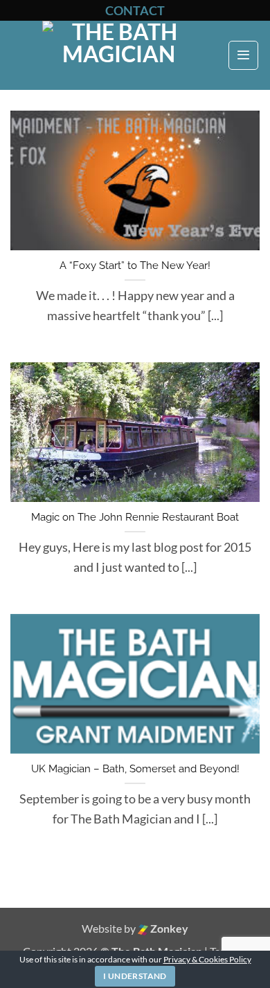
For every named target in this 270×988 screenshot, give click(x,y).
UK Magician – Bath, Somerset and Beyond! (135, 769)
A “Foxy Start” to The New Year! (135, 265)
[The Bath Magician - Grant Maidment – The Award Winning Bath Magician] (119, 55)
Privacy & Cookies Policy (207, 959)
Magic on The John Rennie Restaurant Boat (135, 517)
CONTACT (135, 10)
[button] (243, 56)
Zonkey (168, 928)
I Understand (134, 976)
